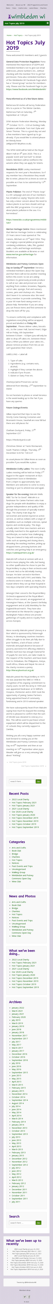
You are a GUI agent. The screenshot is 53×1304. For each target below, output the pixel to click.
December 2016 (19, 1054)
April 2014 (16, 1115)
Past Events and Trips (22, 866)
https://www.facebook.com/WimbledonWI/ (26, 89)
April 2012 (16, 1177)
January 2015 (18, 1090)
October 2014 (18, 1097)
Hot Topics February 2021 (24, 802)
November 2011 (19, 1192)
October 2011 (18, 1195)
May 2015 (16, 1078)
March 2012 (17, 1180)
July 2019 (16, 1020)
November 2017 (19, 1035)
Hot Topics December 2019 (25, 817)
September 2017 (20, 1038)
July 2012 (16, 1167)
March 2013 (17, 1149)
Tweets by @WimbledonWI (26, 1282)
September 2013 (20, 1134)
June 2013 (16, 1140)
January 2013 (18, 1155)
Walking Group (18, 872)
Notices (15, 863)
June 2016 (16, 1066)
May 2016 (16, 1069)
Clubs (14, 8)
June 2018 (16, 1029)
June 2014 (16, 1109)
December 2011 (19, 1189)
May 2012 (16, 1174)
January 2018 (18, 1032)
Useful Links (22, 8)
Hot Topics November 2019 (25, 821)
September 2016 (20, 1060)
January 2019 (18, 1026)
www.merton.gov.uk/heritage (20, 254)
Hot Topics (18, 35)
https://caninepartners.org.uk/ (20, 552)
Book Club (16, 850)
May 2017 (16, 1044)
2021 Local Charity (20, 808)
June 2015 (16, 1075)
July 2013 (16, 1137)
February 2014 (19, 1121)
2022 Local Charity (20, 799)
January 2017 (18, 1050)
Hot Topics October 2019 (24, 824)
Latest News (33, 8)
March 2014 (17, 1118)
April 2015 (16, 1081)
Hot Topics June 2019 (17, 762)
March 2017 (17, 1047)
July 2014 (16, 1106)
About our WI (20, 5)
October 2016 (18, 1057)
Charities (43, 8)
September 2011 (20, 1198)
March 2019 (17, 1023)
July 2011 (16, 1201)
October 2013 (18, 1130)
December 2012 (19, 1158)
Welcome (10, 5)
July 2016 (16, 1063)
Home (9, 35)
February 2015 (19, 1087)
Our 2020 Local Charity (22, 811)
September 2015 (20, 1072)
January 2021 (18, 1013)
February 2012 (19, 1183)
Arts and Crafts (19, 847)
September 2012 (20, 1164)
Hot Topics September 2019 (32, 766)
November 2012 (19, 1161)
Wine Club (16, 881)
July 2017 (16, 1041)
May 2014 (16, 1112)
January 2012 (18, 1186)
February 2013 (19, 1152)
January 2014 (18, 1124)
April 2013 (16, 1146)
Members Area (24, 1290)
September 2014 (20, 1100)
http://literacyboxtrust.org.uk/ (20, 670)
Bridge (15, 853)
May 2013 (16, 1143)
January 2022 (18, 1007)
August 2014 (18, 1103)
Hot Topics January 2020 (23, 814)
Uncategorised (19, 869)
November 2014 (19, 1094)
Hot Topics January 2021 (23, 805)
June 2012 (16, 1171)
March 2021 (17, 1010)
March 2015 (17, 1084)
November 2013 (19, 1127)
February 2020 (19, 1017)
